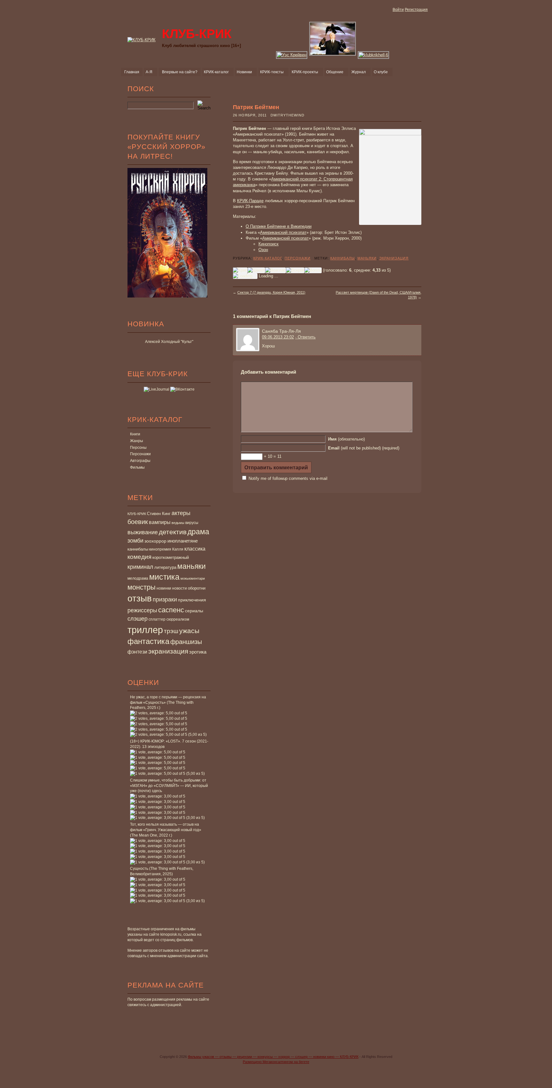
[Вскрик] (295, 270)
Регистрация (416, 9)
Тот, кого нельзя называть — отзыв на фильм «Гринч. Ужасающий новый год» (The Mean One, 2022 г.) (165, 830)
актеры (181, 513)
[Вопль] (313, 270)
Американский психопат (283, 232)
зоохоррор (155, 541)
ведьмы (178, 523)
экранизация (168, 651)
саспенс (171, 610)
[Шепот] (256, 270)
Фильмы (137, 467)
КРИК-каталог (267, 258)
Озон (263, 249)
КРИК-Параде (250, 200)
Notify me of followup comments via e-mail (288, 478)
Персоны (138, 447)
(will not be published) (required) (363, 448)
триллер (145, 629)
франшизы (186, 641)
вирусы (191, 522)
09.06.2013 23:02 (278, 337)
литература (165, 567)
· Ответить (305, 337)
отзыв (139, 598)
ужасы (189, 630)
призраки (165, 599)
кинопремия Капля (166, 549)
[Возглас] (275, 270)
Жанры (136, 441)
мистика (164, 576)
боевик (137, 521)
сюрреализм (177, 619)
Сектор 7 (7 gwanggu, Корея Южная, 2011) (271, 292)
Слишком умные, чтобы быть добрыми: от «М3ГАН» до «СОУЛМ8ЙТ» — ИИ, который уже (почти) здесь (169, 785)
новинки (164, 588)
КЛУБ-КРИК (136, 514)
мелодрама (137, 578)
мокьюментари (192, 578)
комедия (139, 556)
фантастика (148, 641)
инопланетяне (182, 541)
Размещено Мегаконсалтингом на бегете (276, 1062)
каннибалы (137, 549)
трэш (171, 631)
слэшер (137, 618)
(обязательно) (346, 439)
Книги (135, 434)
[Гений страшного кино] (332, 54)
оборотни (196, 588)
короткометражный (170, 557)
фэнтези (137, 652)
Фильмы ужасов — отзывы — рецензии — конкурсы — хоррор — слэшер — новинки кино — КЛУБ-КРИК (273, 1057)
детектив (173, 532)
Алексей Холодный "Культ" (169, 341)
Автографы (140, 460)
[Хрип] (240, 270)
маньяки (191, 566)
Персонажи (140, 454)
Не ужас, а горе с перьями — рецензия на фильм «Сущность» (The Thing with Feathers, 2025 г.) (168, 702)
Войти (398, 9)
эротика (197, 652)
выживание (142, 532)
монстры (141, 587)
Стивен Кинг (159, 514)
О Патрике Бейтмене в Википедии (278, 226)
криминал (140, 566)
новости (179, 588)
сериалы (194, 610)
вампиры (160, 522)
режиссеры (142, 610)
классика (194, 549)
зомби (135, 540)
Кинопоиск (268, 244)
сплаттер (157, 619)
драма (198, 532)
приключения (192, 599)
